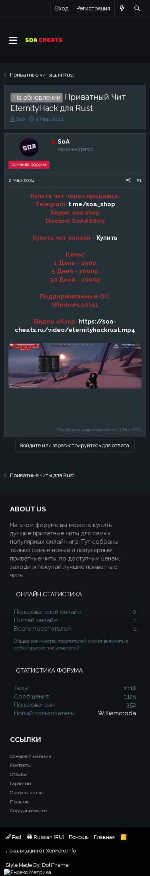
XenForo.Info (61, 851)
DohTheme (55, 865)
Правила (20, 802)
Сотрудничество (28, 810)
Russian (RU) (48, 837)
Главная (104, 837)
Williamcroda (117, 713)
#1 (139, 180)
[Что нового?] (122, 9)
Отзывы (18, 774)
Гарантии (20, 783)
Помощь (78, 837)
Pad (16, 837)
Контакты (20, 765)
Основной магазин (30, 756)
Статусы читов (26, 792)
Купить (107, 237)
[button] (13, 41)
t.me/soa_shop (91, 204)
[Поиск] (137, 9)
